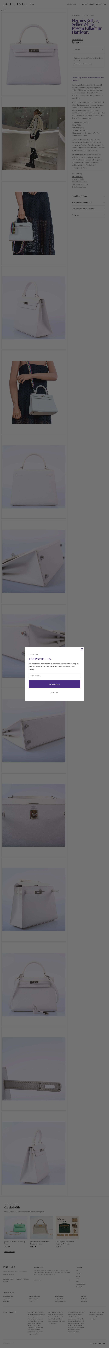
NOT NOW (54, 692)
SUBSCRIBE (54, 684)
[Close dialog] (82, 649)
